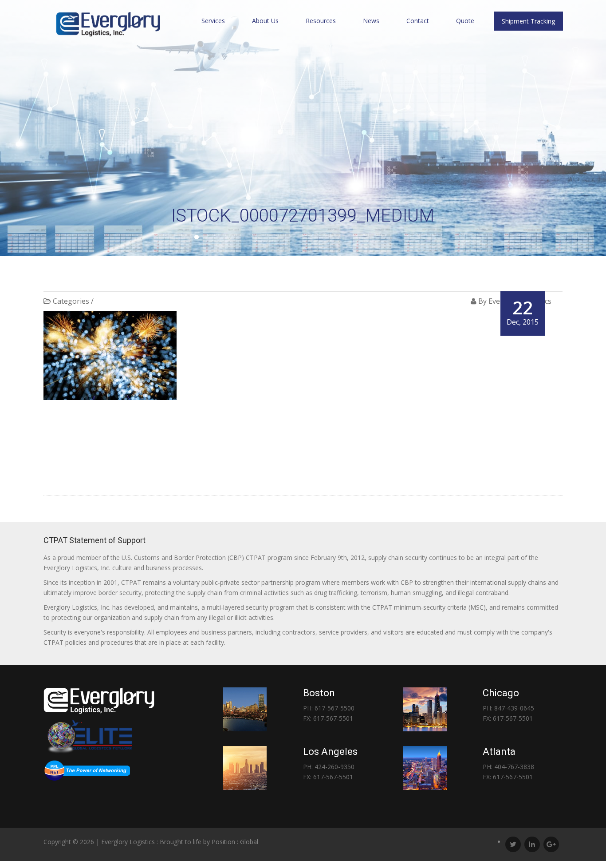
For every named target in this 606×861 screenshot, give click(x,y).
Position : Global (235, 841)
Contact (417, 20)
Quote (465, 20)
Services (213, 20)
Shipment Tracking (528, 21)
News (371, 20)
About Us (265, 20)
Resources (321, 20)
